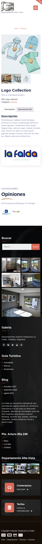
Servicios (23, 540)
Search (35, 247)
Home (16, 28)
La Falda (7, 444)
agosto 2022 (9, 393)
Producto (23, 28)
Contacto (31, 540)
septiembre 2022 (10, 390)
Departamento (12, 540)
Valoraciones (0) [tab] (25, 109)
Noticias (7, 366)
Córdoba (7, 447)
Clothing (13, 102)
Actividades (8, 363)
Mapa (6, 441)
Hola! (3, 540)
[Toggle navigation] (35, 7)
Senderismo (8, 369)
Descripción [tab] (9, 109)
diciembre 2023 (10, 387)
